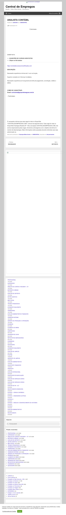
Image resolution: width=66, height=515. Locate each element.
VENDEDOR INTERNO (13, 317)
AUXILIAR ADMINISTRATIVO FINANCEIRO (18, 314)
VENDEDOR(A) (11, 310)
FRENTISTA (10, 368)
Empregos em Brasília (13, 481)
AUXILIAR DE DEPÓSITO (14, 293)
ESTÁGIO (10, 406)
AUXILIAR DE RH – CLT (13, 385)
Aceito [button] (19, 511)
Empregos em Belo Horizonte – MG (16, 479)
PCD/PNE (10, 355)
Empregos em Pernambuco (14, 486)
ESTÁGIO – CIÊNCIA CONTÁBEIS (16, 392)
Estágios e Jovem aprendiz (14, 493)
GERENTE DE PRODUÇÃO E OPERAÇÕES (18, 321)
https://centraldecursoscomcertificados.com (19, 66)
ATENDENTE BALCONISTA (14, 307)
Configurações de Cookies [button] (9, 511)
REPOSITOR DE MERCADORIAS (16, 338)
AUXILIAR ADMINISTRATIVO (15, 362)
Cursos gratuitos (11, 477)
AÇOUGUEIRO (11, 344)
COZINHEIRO (11, 341)
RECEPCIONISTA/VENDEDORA (15, 389)
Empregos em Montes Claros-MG (15, 484)
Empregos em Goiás (12, 482)
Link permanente (50, 134)
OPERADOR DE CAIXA (13, 334)
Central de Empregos (20, 6)
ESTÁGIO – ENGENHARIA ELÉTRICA (17, 396)
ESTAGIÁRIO (11, 491)
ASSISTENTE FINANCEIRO (14, 365)
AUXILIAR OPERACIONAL (14, 372)
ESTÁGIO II (10, 399)
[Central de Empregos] (33, 2)
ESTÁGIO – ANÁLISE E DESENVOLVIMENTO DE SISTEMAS (22, 402)
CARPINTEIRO (11, 331)
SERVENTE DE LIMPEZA (14, 358)
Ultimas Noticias (11, 496)
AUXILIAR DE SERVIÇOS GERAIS (16, 379)
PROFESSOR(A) (12, 280)
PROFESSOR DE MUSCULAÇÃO (16, 375)
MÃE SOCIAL (11, 300)
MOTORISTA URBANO (13, 290)
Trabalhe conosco (12, 494)
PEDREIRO (10, 324)
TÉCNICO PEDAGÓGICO (14, 303)
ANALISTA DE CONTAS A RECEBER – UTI (18, 286)
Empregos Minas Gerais (24, 134)
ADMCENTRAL (23, 22)
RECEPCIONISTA (12, 413)
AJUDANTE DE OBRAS (13, 327)
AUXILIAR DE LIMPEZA (13, 351)
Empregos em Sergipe (13, 487)
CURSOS (10, 476)
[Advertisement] (33, 41)
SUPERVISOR (11, 283)
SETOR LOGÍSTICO (12, 297)
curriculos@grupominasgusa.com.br (22, 92)
